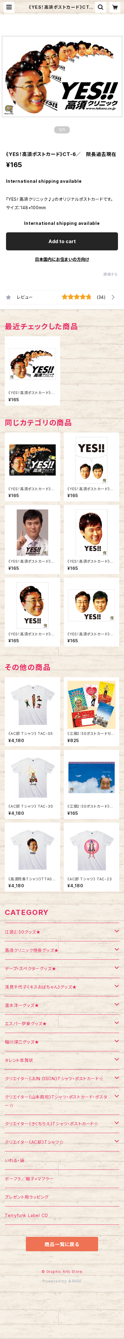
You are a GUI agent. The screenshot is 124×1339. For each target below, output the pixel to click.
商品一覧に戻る (62, 1244)
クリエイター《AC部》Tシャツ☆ (34, 1142)
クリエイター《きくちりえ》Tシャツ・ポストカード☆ (51, 1123)
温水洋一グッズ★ (22, 1005)
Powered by (55, 1281)
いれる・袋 (14, 1160)
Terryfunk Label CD (26, 1215)
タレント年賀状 (19, 1060)
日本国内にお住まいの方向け (62, 259)
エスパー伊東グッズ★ (26, 1023)
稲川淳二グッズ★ (22, 1041)
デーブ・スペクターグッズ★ (30, 968)
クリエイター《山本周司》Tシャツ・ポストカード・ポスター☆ (56, 1101)
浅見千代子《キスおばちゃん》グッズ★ (40, 986)
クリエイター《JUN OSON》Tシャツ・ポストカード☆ (54, 1078)
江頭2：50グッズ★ (23, 931)
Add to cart (62, 241)
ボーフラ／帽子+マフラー (29, 1178)
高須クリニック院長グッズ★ (31, 950)
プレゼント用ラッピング (27, 1197)
